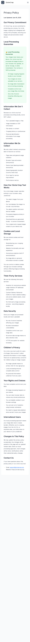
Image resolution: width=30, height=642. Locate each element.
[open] (28, 2)
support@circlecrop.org (17, 467)
